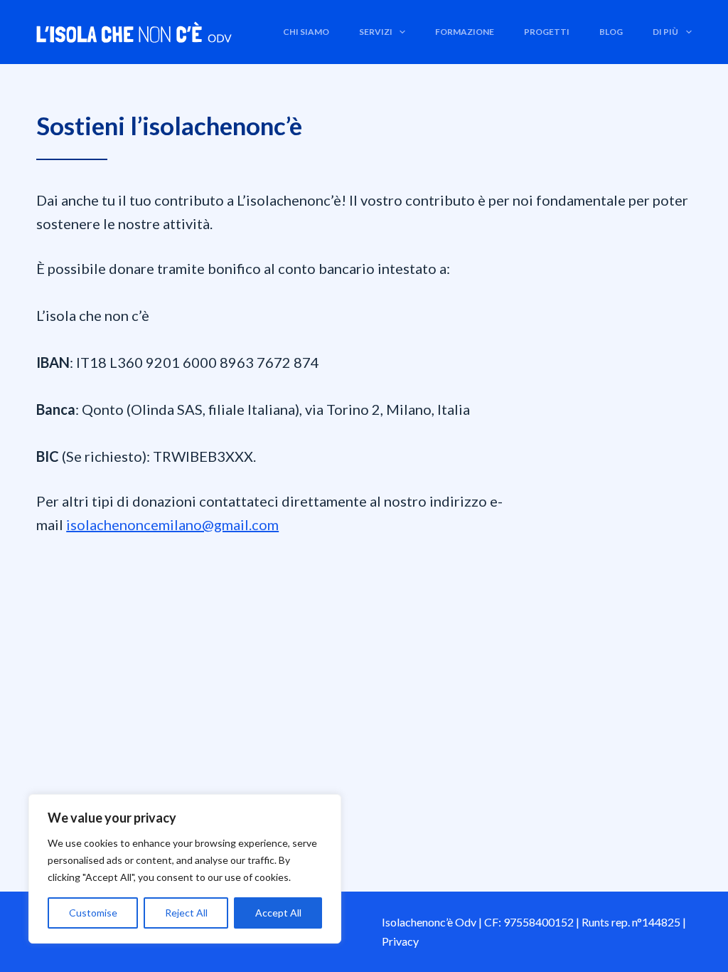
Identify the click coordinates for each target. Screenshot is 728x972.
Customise (93, 913)
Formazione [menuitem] (464, 31)
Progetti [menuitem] (546, 31)
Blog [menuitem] (611, 31)
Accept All (278, 913)
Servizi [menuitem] (375, 31)
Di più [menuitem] (665, 31)
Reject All (186, 913)
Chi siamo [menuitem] (306, 31)
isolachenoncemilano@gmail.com (172, 524)
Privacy (400, 941)
